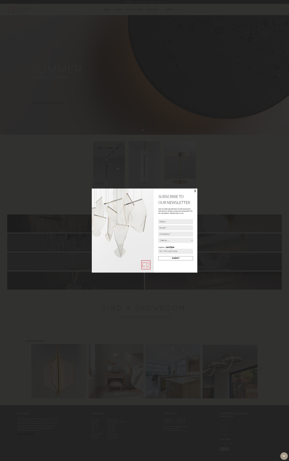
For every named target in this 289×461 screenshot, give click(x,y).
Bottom (284, 456)
